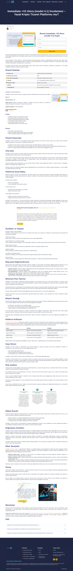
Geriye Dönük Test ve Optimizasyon (29, 556)
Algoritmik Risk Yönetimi (27, 552)
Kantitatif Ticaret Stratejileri (27, 554)
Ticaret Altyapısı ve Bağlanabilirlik (28, 558)
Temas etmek (54, 1)
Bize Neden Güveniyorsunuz (37, 513)
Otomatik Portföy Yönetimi (27, 550)
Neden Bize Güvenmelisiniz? (43, 554)
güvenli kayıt (52, 51)
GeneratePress (18, 568)
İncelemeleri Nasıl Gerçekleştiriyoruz (53, 513)
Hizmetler (48, 1)
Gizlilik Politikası (64, 568)
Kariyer (40, 550)
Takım (43, 1)
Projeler (33, 1)
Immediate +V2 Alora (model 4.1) (12, 322)
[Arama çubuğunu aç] (65, 2)
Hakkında (39, 1)
